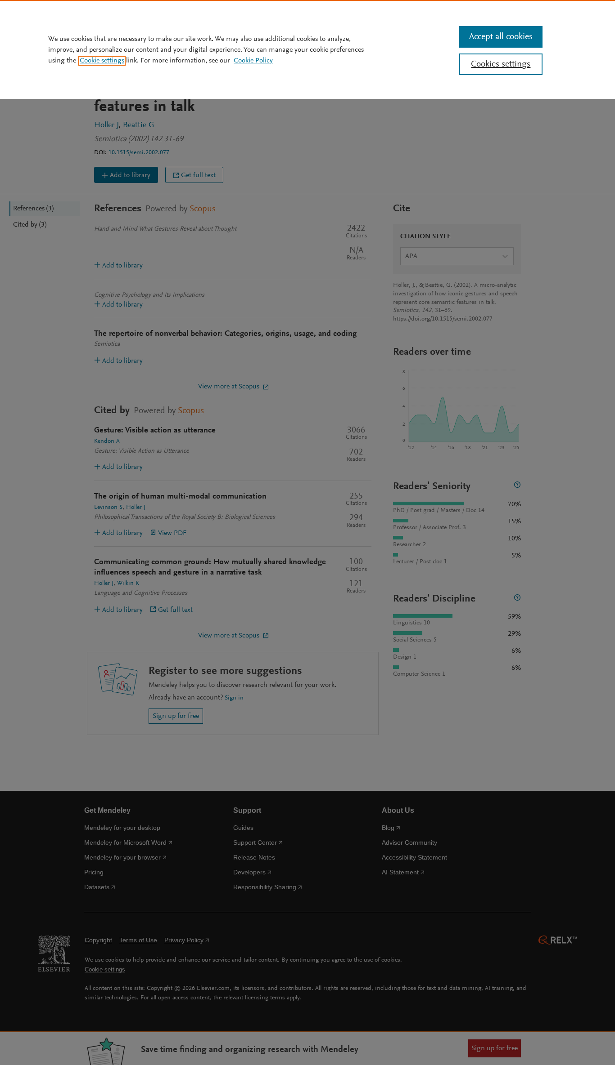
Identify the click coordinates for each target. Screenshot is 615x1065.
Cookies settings (500, 64)
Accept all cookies (501, 36)
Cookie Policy (253, 60)
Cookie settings (102, 60)
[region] (307, 49)
